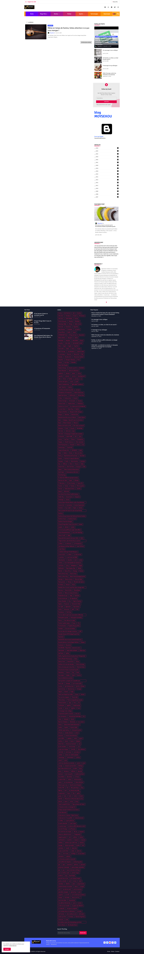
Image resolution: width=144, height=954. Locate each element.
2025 (107, 151)
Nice (69, 601)
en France (76, 776)
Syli (74, 313)
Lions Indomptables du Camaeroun (72, 562)
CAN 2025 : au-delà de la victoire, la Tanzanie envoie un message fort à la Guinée (104, 346)
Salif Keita (60, 653)
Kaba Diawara (61, 329)
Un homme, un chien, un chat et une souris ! (110, 58)
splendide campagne (63, 892)
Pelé (77, 609)
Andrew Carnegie (62, 401)
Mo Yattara (61, 584)
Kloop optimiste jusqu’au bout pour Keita (68, 538)
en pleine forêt (62, 779)
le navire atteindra (62, 823)
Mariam (81, 571)
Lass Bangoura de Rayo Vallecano (66, 546)
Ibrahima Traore (62, 519)
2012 (107, 182)
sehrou (76, 886)
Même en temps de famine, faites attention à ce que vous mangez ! (68, 29)
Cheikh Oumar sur (69, 442)
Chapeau (60, 442)
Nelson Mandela (62, 601)
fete (68, 787)
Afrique (70, 324)
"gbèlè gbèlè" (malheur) (77, 384)
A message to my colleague (110, 65)
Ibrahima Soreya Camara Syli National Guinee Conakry (71, 516)
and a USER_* (61, 738)
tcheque (60, 897)
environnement (77, 779)
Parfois (60, 609)
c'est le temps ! (72, 746)
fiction (64, 379)
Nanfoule (77, 595)
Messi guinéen (61, 582)
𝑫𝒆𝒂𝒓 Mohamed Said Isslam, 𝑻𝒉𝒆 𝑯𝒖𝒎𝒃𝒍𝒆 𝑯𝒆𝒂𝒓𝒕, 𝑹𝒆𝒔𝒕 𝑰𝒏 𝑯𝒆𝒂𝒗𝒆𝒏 (43, 336)
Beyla (59, 422)
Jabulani (66, 527)
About (112, 951)
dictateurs (66, 771)
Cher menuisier (80, 442)
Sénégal (79, 689)
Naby (71, 595)
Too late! (60, 708)
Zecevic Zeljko (73, 727)
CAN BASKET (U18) (77, 343)
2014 (107, 177)
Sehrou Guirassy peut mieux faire (66, 667)
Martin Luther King (63, 576)
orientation (61, 856)
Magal (80, 565)
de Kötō (75, 768)
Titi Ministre (61, 705)
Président (60, 628)
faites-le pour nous (63, 785)
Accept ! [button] (7, 949)
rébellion (68, 883)
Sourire (79, 675)
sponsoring (73, 892)
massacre (76, 840)
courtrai (74, 376)
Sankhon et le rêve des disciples (66, 664)
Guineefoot (69, 505)
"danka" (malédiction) (63, 384)
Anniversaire (72, 401)
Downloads (107, 14)
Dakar (59, 453)
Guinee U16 (61, 505)
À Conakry (70, 916)
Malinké (60, 571)
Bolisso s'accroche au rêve (64, 425)
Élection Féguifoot (80, 916)
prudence (60, 875)
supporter (60, 894)
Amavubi (75, 398)
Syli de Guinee (61, 689)
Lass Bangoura (71, 351)
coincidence (77, 752)
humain (81, 796)
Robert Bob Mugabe (63, 365)
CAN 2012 (60, 315)
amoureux (60, 735)
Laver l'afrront (80, 546)
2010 (107, 188)
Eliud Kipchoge (62, 475)
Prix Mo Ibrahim (62, 626)
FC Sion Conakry (71, 483)
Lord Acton (61, 565)
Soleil (73, 675)
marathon (69, 840)
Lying (67, 565)
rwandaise (60, 883)
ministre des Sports (63, 381)
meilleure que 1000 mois (71, 842)
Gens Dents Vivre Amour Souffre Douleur (68, 494)
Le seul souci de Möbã (71, 557)
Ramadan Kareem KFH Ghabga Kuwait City (68, 634)
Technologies (94, 14)
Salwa (75, 658)
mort (83, 845)
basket (73, 373)
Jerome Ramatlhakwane (64, 532)
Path (73, 609)
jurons (71, 801)
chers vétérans (81, 749)
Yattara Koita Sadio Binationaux (72, 724)
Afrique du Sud (72, 335)
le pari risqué (73, 823)
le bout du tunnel (79, 818)
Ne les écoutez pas (62, 598)
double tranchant (79, 774)
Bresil (66, 428)
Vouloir (72, 719)
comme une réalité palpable (71, 755)
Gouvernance (69, 497)
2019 (107, 168)
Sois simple (61, 675)
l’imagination (77, 834)
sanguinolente (80, 883)
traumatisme (72, 900)
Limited (60, 562)
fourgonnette (61, 793)
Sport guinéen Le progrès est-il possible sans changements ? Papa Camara (69, 681)
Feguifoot (76, 346)
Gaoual (60, 491)
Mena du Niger (78, 579)
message (60, 845)
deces (80, 768)
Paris (78, 359)
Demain (60, 458)
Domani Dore (61, 466)
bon (80, 744)
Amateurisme (67, 398)
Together (69, 705)
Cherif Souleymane (63, 444)
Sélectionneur (71, 689)
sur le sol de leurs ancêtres (78, 894)
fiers (82, 787)
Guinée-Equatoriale (79, 505)
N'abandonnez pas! (63, 595)
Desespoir (60, 461)
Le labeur (69, 554)
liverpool (81, 831)
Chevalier (72, 444)
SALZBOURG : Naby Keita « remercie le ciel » (69, 648)
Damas (70, 453)
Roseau (83, 642)
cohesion (67, 376)
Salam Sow (82, 650)
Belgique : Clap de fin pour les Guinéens (73, 420)
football (70, 379)
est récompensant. (68, 782)
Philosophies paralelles (76, 617)
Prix (79, 623)
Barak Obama (81, 417)
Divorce (77, 464)
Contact (117, 951)
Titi (79, 702)
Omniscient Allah (76, 604)
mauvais (83, 840)
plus (59, 870)
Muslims (60, 593)
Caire (80, 436)
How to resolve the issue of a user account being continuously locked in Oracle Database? (70, 511)
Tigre (70, 702)
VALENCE (81, 368)
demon (60, 771)
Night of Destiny (77, 601)
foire (65, 790)
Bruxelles (60, 343)
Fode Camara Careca (70, 488)
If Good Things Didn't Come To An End (42, 321)
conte (65, 760)
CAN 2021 (60, 431)
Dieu (59, 464)
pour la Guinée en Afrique (73, 870)
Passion (60, 362)
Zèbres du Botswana (74, 370)
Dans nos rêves (78, 453)
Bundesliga (79, 428)
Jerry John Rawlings (77, 532)
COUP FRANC (69, 318)
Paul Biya (66, 362)
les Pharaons (72, 829)
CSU (76, 436)
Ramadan (73, 362)
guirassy (77, 379)
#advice (70, 387)
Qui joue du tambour (70, 628)
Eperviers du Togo (62, 480)
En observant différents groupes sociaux (68, 477)
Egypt (64, 346)
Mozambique (77, 590)
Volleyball (66, 719)
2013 (107, 179)
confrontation (70, 757)
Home (32, 14)
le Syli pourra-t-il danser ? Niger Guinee (68, 815)
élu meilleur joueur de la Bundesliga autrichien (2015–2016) (70, 922)
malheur (75, 837)
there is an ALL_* (76, 897)
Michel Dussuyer (62, 321)
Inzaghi (79, 348)
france (68, 793)
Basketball (60, 340)
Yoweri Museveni (62, 370)
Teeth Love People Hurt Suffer (65, 694)
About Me (115, 1)
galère (78, 793)
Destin (67, 461)
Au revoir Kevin (62, 409)
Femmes (72, 486)
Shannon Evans (81, 667)
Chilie (78, 444)
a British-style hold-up (63, 730)
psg (66, 875)
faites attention (79, 782)
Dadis (80, 450)
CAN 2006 (67, 343)
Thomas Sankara (62, 702)
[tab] (32, 14)
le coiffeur (60, 820)
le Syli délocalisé (62, 812)
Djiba (59, 346)
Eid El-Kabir (61, 472)
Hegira (74, 508)
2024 (107, 154)
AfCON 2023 (72, 395)
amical (77, 733)
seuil (59, 889)
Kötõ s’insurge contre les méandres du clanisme (109, 73)
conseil (60, 760)
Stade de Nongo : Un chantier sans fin (67, 368)
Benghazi (68, 340)
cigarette (60, 376)
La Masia (60, 543)
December (82, 455)
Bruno (81, 340)
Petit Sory (68, 612)
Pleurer (60, 620)
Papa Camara (76, 606)
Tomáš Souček (76, 705)
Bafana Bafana (62, 337)
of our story (66, 853)
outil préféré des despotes (64, 862)
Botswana (60, 428)
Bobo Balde (75, 340)
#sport (74, 332)
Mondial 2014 (68, 357)
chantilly (73, 749)
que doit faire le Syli (63, 878)
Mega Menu (43, 14)
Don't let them (70, 466)
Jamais (72, 527)
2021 (107, 162)
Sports (81, 14)
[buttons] (105, 7)
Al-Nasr (60, 398)
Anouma (80, 401)
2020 (107, 165)
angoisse (69, 738)
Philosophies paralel (63, 617)
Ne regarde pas (73, 598)
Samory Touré (61, 661)
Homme (80, 508)
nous (59, 853)
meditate (60, 842)
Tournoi (66, 708)
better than (61, 744)
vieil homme (61, 914)
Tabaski (60, 691)
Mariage (75, 571)
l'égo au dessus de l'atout (78, 804)
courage (60, 765)
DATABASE (74, 450)
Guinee (60, 313)
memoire (82, 842)
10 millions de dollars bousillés (66, 390)
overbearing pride (77, 862)
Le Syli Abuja (61, 549)
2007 (107, 197)
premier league (75, 873)
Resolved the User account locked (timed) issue (70, 639)
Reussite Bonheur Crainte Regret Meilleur (68, 642)
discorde (80, 771)
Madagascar (74, 565)
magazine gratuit (62, 837)
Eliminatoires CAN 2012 (72, 472)
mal (70, 837)
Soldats (68, 675)
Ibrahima (60, 513)
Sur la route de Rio (77, 683)
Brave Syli (60, 326)
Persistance (61, 612)
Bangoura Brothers (63, 412)
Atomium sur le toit (63, 406)
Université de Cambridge (75, 716)
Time (74, 702)
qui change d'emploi (75, 878)
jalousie (60, 801)
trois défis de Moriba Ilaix (64, 903)
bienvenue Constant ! (71, 744)
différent (73, 771)
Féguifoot (75, 326)
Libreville (69, 560)
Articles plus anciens (86, 42)
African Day (81, 395)
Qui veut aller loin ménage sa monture (67, 631)
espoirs (60, 782)
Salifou (67, 653)
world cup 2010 (62, 916)
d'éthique (80, 765)
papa (63, 864)
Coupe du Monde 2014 (63, 450)
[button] (114, 14)
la (81, 379)
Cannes (60, 439)
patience (76, 864)
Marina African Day (63, 573)
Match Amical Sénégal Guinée (77, 576)
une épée (79, 911)
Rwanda (71, 321)
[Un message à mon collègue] (98, 52)
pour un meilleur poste (63, 873)
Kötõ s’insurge (61, 351)
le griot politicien (70, 820)
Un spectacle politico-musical (65, 713)
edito (59, 379)
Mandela (60, 357)
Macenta (69, 354)
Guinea (67, 499)
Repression (61, 637)
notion (72, 851)
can (79, 746)
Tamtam (66, 691)
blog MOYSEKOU (103, 114)
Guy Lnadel (68, 508)
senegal (82, 886)
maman (81, 837)
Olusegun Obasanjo (70, 359)
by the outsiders (62, 746)
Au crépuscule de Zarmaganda (77, 406)
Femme (66, 486)
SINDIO (33, 951)
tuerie (74, 903)
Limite (80, 560)
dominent (60, 774)
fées (74, 793)
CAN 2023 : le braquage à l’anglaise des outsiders (70, 433)
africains (60, 733)
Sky (73, 672)
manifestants (61, 840)
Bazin (59, 420)
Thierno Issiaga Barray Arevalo (74, 700)
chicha (79, 373)
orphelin (68, 856)
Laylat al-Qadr (80, 351)
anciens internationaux (71, 735)
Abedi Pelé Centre (62, 395)
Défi (84, 466)
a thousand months (76, 730)
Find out (60, 488)
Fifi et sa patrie (80, 486)
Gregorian (77, 497)
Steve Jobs (60, 683)
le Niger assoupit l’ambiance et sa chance (68, 809)
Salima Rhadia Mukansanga (65, 658)
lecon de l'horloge (62, 829)
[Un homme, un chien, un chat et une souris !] (98, 60)
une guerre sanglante (72, 908)
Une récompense (62, 716)
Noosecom (66, 604)
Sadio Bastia (61, 650)
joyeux (66, 801)
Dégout (60, 469)
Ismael (80, 524)
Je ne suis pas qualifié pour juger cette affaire (69, 530)
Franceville (61, 348)
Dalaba (65, 453)
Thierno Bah (75, 697)
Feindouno (68, 315)
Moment (68, 584)
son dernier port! (67, 889)
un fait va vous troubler (64, 905)
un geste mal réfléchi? (77, 905)
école (67, 919)
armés (75, 738)
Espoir (70, 480)
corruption (77, 329)
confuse (78, 757)
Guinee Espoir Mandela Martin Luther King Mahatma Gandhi (71, 503)
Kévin (81, 538)
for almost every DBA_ (74, 790)
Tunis (78, 708)
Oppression (68, 606)
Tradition (73, 708)
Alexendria (81, 335)
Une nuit (77, 713)
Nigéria (60, 604)
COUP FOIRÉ (69, 436)
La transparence (78, 543)
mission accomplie (69, 845)
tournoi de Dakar (62, 900)
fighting (60, 790)
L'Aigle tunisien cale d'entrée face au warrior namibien (69, 541)
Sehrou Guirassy (80, 664)
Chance (73, 439)
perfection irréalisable (63, 867)
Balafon (77, 409)
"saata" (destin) (62, 387)
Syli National (67, 313)
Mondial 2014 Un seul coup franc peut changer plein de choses (71, 588)
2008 (107, 194)
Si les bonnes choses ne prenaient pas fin (105, 226)
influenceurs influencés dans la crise (73, 798)
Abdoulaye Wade (62, 324)
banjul (66, 741)
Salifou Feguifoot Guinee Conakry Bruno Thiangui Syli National (71, 656)
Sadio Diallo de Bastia (72, 650)
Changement (80, 439)
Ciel (83, 444)
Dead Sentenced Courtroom (70, 455)
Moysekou (103, 267)
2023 (107, 156)
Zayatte (66, 727)
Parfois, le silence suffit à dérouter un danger (104, 340)
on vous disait (81, 853)
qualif (76, 381)
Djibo (82, 464)
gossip (59, 796)
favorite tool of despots (75, 785)
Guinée (76, 318)
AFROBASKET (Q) (62, 335)
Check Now (12, 945)
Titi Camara (82, 315)
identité (60, 798)
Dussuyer (78, 466)
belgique (78, 741)
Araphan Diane (71, 403)
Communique (61, 447)
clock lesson (68, 752)
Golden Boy (61, 497)
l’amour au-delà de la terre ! (65, 834)
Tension (82, 694)
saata (73, 883)
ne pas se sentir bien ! (63, 851)
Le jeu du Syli (61, 554)
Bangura (60, 414)
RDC (80, 631)
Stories (56, 14)
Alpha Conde (78, 324)
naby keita (74, 848)
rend (70, 881)
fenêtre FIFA (61, 787)
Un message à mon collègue (110, 50)
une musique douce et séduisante (66, 911)
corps (83, 763)
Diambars (82, 461)
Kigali (69, 535)
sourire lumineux (77, 889)
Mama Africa (67, 571)
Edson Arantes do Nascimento (71, 469)
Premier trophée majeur (64, 623)
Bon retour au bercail (78, 425)
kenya (76, 801)
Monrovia (60, 590)
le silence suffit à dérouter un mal (76, 826)
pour (64, 870)
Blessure (76, 422)
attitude (68, 373)
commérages (61, 757)
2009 (107, 191)
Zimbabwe (69, 329)
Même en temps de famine (71, 593)
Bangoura (70, 337)
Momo (73, 584)
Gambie (79, 488)
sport (79, 892)
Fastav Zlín (80, 483)
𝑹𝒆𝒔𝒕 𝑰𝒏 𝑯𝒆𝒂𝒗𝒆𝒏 (62, 925)
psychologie (72, 875)
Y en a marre (81, 722)
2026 (107, 148)
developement (81, 376)
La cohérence (68, 543)
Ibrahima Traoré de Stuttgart (65, 521)
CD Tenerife (61, 436)
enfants (70, 779)
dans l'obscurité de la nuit (64, 768)
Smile (77, 672)
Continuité (69, 447)
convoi (78, 763)
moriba (78, 845)
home (65, 796)
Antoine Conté (61, 403)
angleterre (60, 373)
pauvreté (82, 864)
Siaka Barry (61, 672)
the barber (67, 897)
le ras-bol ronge (62, 826)
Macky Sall (76, 354)
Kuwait (75, 315)
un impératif (61, 908)
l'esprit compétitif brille (64, 804)
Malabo (79, 568)
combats (60, 755)
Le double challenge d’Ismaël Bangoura (68, 551)
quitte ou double (62, 881)
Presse (74, 623)
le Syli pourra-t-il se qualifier (65, 818)
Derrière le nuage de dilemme (71, 458)
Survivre (60, 686)
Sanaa (77, 661)
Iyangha (60, 527)
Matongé (60, 579)
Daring (60, 455)
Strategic (68, 683)
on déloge (73, 853)
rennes (74, 881)
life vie (75, 831)
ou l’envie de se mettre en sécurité (66, 859)
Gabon (67, 348)
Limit (75, 560)
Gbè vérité (66, 491)
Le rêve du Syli (77, 554)
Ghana (73, 348)
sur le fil (67, 894)
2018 (107, 171)
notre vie (79, 851)
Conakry (79, 313)
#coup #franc (61, 332)
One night (60, 606)
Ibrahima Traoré (72, 519)
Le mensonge (61, 354)
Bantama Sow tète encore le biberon (67, 417)
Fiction (69, 14)
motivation (61, 848)
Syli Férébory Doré (69, 686)
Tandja (72, 691)
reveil (80, 881)
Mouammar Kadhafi (79, 357)
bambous (60, 741)
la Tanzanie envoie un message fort (67, 807)
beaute (72, 741)
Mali (82, 354)
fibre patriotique (75, 787)
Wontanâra (72, 722)
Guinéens (60, 508)
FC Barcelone (61, 483)
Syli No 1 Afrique (80, 686)
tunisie (80, 903)
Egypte (70, 346)
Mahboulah (61, 568)
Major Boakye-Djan (71, 568)
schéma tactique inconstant (65, 886)
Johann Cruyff (61, 535)
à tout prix (60, 919)
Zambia (60, 727)
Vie (84, 716)
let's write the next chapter (65, 831)
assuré (80, 738)
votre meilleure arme (71, 914)
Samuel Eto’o (70, 661)
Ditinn (71, 464)
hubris (75, 796)
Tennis (76, 694)
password (69, 864)
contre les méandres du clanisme (66, 763)
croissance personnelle (70, 765)
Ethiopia (76, 480)
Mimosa (70, 582)
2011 (107, 185)
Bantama (67, 414)
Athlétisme (80, 403)
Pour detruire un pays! (69, 620)
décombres (69, 776)
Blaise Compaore (67, 422)
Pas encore (66, 609)
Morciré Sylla (68, 590)
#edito (69, 332)
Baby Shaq (70, 409)
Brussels (72, 428)
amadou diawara (69, 733)
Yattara (60, 724)
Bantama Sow (74, 414)
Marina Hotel (73, 573)
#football (77, 321)
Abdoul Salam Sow (78, 392)
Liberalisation (61, 560)
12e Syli (78, 390)
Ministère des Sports (79, 582)
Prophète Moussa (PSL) (74, 626)
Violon (59, 719)
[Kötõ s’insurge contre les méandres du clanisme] (98, 75)
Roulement (61, 645)
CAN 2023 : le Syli (70, 431)
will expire (81, 914)
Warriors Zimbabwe (63, 722)
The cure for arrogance (64, 697)
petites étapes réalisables (78, 867)
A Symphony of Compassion (42, 328)
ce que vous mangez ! (63, 749)
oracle (71, 381)
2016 (107, 174)
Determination (74, 461)
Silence (68, 672)
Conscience (68, 326)
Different (65, 464)
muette (67, 848)
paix (59, 864)
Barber (76, 337)
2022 (107, 159)
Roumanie (68, 645)
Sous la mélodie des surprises (65, 678)
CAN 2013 (60, 318)
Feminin (60, 486)
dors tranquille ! (69, 774)
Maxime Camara (69, 579)
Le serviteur (61, 557)
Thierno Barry (61, 700)
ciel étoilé (60, 752)
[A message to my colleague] (98, 67)
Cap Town (66, 439)
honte (70, 796)
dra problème (61, 776)
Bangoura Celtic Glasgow (76, 412)
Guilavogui (61, 499)
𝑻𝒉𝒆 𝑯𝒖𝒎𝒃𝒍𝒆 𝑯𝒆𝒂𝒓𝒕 (72, 925)
